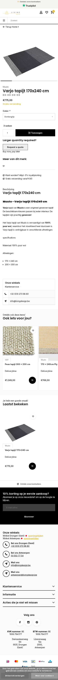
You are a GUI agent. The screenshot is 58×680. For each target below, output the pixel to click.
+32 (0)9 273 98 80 (19, 294)
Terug (8, 27)
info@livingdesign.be (20, 301)
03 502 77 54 (17, 555)
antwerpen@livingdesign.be (24, 575)
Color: (6, 111)
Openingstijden (35, 536)
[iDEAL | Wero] (7, 661)
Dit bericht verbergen (14, 676)
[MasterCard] (16, 661)
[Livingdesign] (11, 12)
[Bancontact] (33, 661)
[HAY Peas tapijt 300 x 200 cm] (20, 343)
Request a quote (15, 147)
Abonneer (29, 516)
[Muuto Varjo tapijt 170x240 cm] (20, 429)
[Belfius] (41, 661)
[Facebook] (19, 622)
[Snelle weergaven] (32, 380)
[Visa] (24, 661)
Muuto (6, 87)
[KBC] (50, 661)
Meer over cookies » (44, 676)
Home (14, 27)
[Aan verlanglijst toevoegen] (4, 166)
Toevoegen (36, 133)
